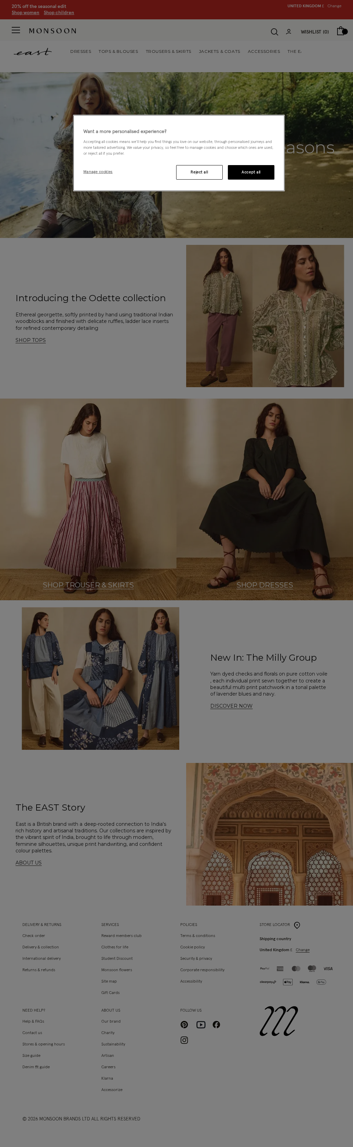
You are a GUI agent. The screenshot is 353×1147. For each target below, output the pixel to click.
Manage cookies (98, 172)
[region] (179, 153)
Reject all (199, 172)
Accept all (251, 172)
